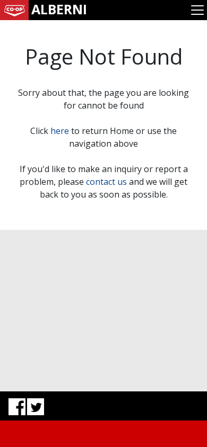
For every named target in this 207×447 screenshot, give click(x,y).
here (59, 131)
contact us (106, 181)
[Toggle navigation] (197, 10)
